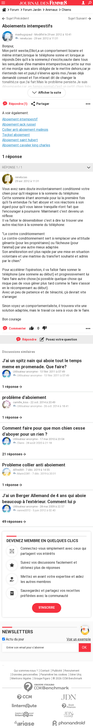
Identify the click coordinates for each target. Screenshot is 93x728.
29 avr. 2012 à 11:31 (46, 38)
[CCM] (24, 697)
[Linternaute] (24, 706)
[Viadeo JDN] (68, 714)
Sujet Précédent (17, 18)
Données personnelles (25, 674)
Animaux (51, 9)
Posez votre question (61, 339)
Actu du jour (14, 639)
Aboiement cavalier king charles (26, 145)
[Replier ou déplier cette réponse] (88, 167)
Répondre (29, 339)
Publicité (57, 670)
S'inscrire (46, 607)
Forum (14, 9)
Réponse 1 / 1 (12, 167)
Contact (45, 670)
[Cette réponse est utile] (31, 328)
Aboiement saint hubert (20, 140)
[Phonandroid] (68, 723)
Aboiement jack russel (19, 124)
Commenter (17, 328)
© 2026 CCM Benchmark (67, 678)
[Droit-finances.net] (68, 706)
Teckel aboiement (16, 135)
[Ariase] (24, 723)
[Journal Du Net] (68, 697)
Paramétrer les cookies (53, 674)
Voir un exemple (79, 639)
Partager (42, 104)
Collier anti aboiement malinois (25, 130)
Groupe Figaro (42, 678)
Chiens (66, 9)
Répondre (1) (17, 104)
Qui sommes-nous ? (26, 670)
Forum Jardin (32, 9)
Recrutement (71, 670)
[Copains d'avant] (24, 714)
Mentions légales (21, 678)
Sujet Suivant (77, 18)
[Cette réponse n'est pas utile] (44, 328)
